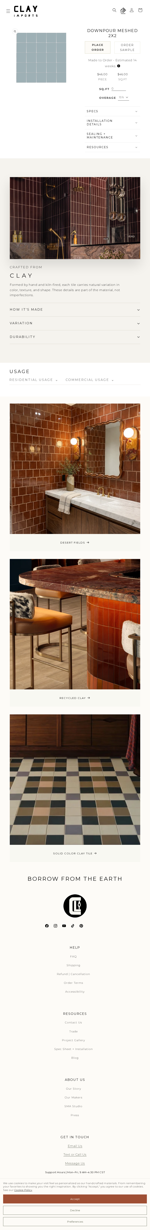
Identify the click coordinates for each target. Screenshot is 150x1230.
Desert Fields (72, 542)
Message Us (75, 1163)
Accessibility (75, 991)
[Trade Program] (123, 11)
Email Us (75, 1146)
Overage (107, 98)
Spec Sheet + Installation (73, 1049)
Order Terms (73, 983)
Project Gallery (73, 1040)
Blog (75, 1058)
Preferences (75, 1221)
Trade (73, 1031)
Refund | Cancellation (73, 974)
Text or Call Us (75, 1154)
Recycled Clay (73, 698)
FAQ (73, 956)
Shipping (73, 965)
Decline (75, 1210)
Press (75, 1115)
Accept (75, 1199)
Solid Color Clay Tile (73, 853)
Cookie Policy (23, 1190)
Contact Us (73, 1022)
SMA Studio (73, 1106)
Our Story (73, 1088)
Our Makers (73, 1097)
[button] (8, 11)
